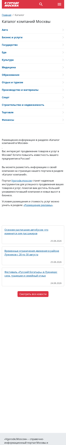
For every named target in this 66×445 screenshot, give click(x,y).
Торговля (7, 112)
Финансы (8, 120)
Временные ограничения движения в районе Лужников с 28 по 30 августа (31, 252)
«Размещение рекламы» (38, 205)
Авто (5, 30)
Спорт (5, 97)
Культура (8, 60)
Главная (6, 15)
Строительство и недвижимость (23, 105)
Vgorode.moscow (21, 180)
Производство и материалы (20, 90)
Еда (4, 52)
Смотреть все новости (33, 294)
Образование (10, 75)
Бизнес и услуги (12, 37)
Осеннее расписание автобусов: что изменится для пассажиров (26, 231)
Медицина (9, 67)
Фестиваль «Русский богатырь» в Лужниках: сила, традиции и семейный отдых (30, 273)
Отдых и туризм (12, 82)
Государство (10, 45)
